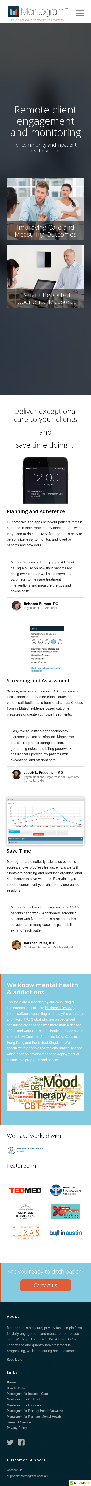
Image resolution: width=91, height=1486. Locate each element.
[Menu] (77, 13)
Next (79, 560)
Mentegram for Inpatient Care (27, 1435)
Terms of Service (19, 1463)
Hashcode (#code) (59, 1007)
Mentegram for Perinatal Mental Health (34, 1458)
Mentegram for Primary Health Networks (35, 1452)
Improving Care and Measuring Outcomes (45, 231)
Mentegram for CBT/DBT (24, 1440)
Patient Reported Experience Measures (45, 298)
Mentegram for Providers (24, 1446)
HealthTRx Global (27, 1019)
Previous (68, 560)
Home (11, 1423)
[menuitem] (77, 13)
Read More (14, 1401)
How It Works (16, 1429)
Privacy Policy (17, 1469)
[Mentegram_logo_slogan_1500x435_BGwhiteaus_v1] (38, 13)
